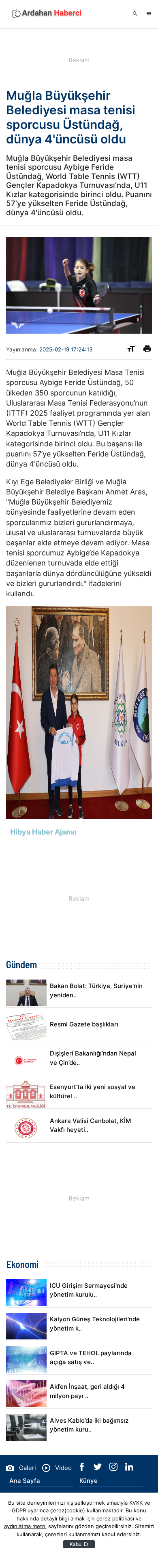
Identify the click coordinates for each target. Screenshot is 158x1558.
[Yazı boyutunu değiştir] (131, 350)
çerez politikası (115, 1518)
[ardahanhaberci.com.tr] (46, 14)
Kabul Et (79, 1544)
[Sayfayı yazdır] (147, 350)
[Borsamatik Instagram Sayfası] (114, 1468)
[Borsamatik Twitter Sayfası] (98, 1468)
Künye (88, 1480)
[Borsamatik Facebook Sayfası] (83, 1468)
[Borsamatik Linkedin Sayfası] (129, 1468)
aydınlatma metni (25, 1526)
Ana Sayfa (24, 1480)
